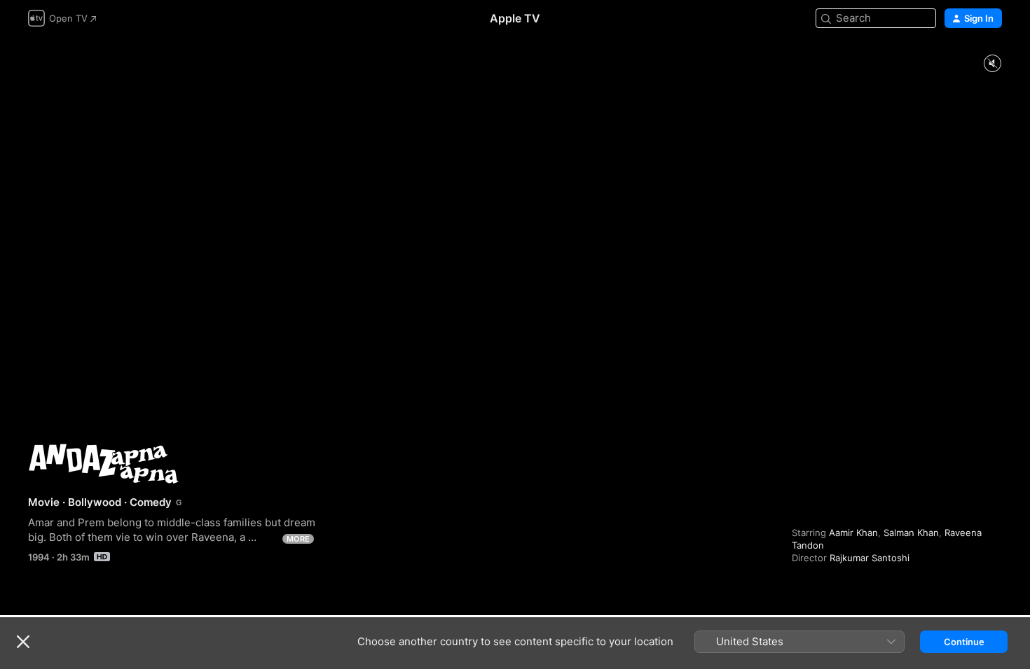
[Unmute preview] (992, 64)
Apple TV (515, 18)
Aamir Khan (853, 532)
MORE (298, 539)
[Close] (23, 641)
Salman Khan (911, 532)
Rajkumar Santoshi (869, 557)
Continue (964, 641)
